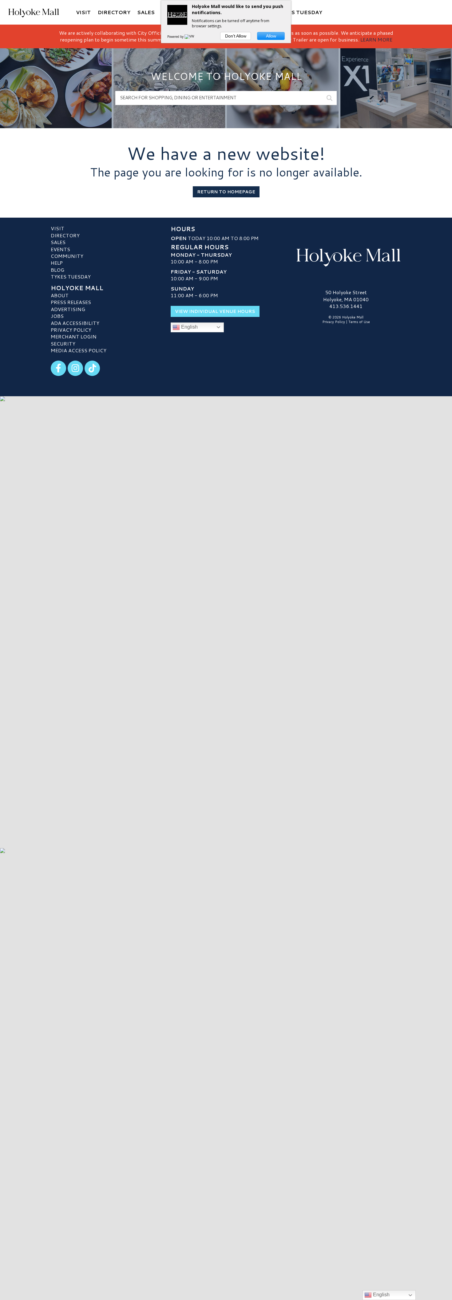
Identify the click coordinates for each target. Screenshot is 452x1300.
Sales (58, 242)
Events (60, 249)
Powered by (175, 36)
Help (57, 262)
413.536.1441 (346, 306)
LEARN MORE (376, 39)
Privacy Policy (71, 329)
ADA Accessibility (75, 322)
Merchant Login (74, 336)
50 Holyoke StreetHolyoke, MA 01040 (346, 295)
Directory (65, 235)
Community (67, 255)
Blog (57, 269)
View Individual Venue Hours (215, 311)
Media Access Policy (78, 350)
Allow (271, 36)
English (189, 327)
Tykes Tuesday (71, 276)
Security (63, 343)
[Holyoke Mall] (346, 255)
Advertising (68, 309)
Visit (57, 228)
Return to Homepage (226, 192)
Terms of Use (359, 321)
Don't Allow (235, 36)
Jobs (57, 315)
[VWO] (190, 36)
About (60, 295)
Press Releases (71, 302)
